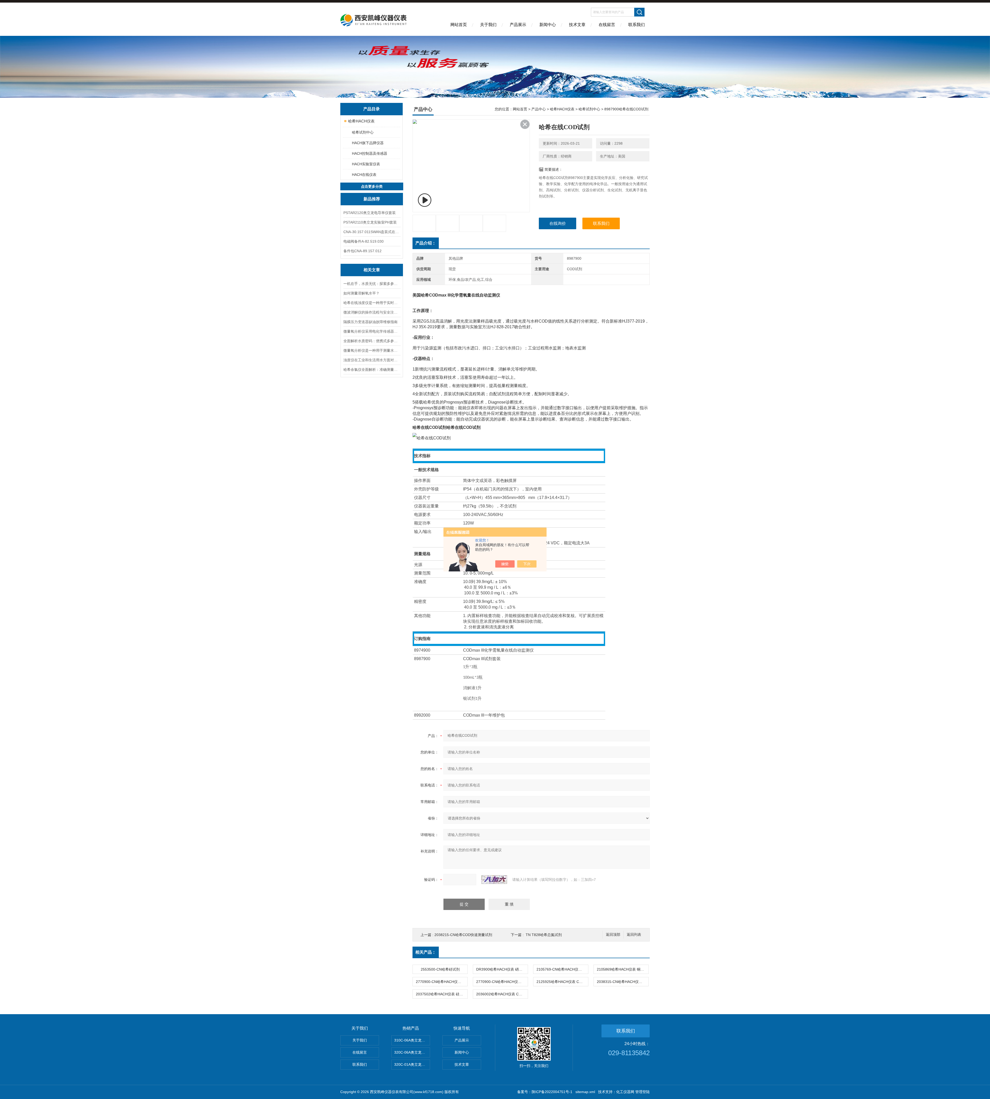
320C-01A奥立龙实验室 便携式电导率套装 (412, 1064)
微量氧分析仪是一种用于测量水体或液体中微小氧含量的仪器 (371, 350)
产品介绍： (425, 243)
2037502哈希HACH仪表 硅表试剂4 (441, 994)
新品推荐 (372, 199)
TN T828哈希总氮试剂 (544, 935)
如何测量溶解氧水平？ (361, 293)
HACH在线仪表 (364, 175)
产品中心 (538, 109)
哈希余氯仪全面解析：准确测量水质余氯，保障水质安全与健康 (371, 369)
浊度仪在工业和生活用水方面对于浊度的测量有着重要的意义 (371, 360)
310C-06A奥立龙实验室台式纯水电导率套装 (412, 1040)
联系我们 (636, 24)
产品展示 (518, 24)
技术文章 (577, 24)
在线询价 (557, 223)
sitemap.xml (585, 1092)
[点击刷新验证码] (494, 879)
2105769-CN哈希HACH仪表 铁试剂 (562, 969)
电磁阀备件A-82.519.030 (363, 241)
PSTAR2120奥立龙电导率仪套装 (369, 213)
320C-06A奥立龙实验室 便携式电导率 (412, 1052)
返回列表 (634, 935)
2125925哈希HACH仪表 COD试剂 (562, 982)
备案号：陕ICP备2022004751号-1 (544, 1092)
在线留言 (607, 24)
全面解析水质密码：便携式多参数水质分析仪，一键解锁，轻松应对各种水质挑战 (371, 341)
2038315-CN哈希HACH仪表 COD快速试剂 (622, 982)
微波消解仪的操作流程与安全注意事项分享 (371, 312)
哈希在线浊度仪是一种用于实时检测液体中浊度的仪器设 (371, 303)
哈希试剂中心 (363, 132)
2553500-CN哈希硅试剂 (440, 969)
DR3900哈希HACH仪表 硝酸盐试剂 (502, 969)
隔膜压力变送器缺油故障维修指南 (370, 322)
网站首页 (458, 24)
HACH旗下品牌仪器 (368, 143)
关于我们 (488, 24)
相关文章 (372, 270)
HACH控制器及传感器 (369, 153)
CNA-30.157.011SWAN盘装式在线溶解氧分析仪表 (371, 232)
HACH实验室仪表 (366, 164)
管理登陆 (642, 1092)
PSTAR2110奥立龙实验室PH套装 (370, 222)
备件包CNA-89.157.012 (362, 251)
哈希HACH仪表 (361, 121)
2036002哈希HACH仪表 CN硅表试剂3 (502, 994)
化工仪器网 (625, 1092)
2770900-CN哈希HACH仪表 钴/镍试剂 (441, 982)
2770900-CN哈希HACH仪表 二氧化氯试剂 (502, 982)
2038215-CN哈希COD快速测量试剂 (463, 935)
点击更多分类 (372, 186)
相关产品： (425, 952)
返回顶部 (613, 935)
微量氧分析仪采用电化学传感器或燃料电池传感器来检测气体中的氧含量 (371, 331)
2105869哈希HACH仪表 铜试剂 (622, 969)
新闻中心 (547, 24)
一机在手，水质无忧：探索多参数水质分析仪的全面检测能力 (371, 284)
